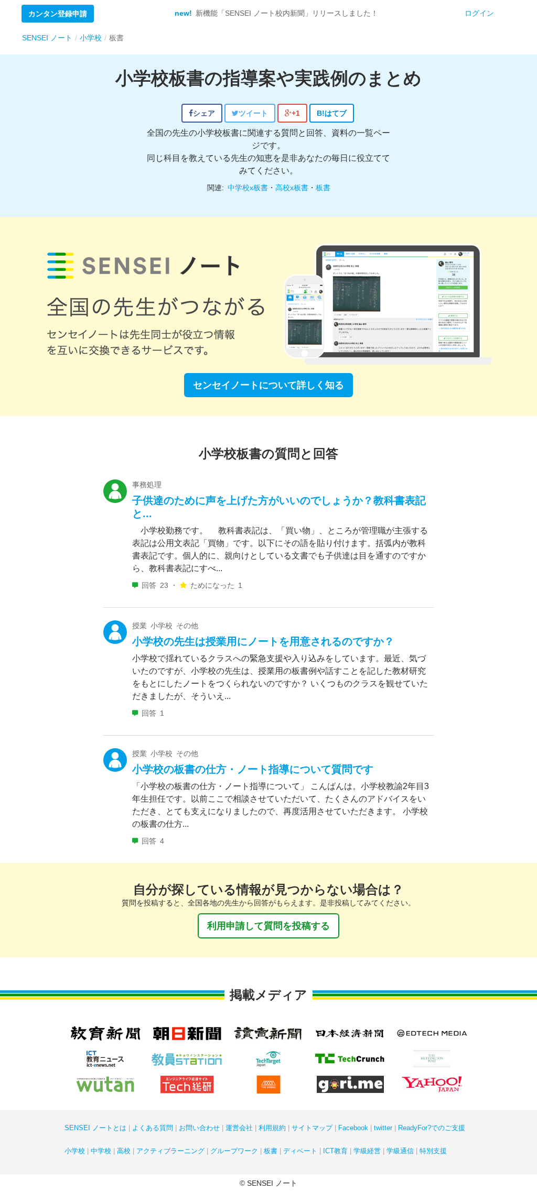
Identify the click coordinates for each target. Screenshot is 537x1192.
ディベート (300, 1151)
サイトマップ (312, 1128)
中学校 (101, 1151)
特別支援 (433, 1151)
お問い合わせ (199, 1128)
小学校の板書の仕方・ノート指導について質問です (252, 769)
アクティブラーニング (170, 1151)
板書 (323, 187)
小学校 (75, 1151)
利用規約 (272, 1128)
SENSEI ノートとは (95, 1128)
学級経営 (367, 1151)
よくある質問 (152, 1128)
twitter (383, 1128)
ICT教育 (335, 1151)
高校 (124, 1151)
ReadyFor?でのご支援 (431, 1128)
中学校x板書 (248, 187)
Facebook (353, 1128)
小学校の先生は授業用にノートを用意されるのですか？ (263, 641)
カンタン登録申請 (57, 13)
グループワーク (234, 1151)
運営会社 (239, 1128)
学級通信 (400, 1151)
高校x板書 (291, 187)
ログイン (479, 13)
